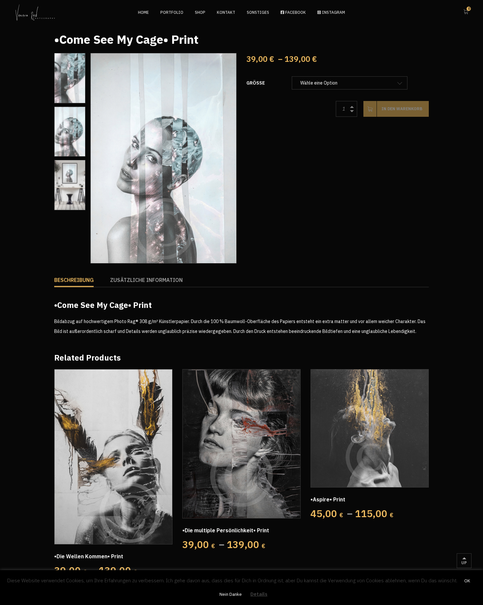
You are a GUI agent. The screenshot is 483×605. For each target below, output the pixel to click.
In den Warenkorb (401, 108)
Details (258, 594)
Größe (255, 83)
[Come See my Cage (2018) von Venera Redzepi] (163, 158)
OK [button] (467, 581)
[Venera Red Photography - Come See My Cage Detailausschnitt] (69, 78)
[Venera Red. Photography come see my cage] (69, 185)
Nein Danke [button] (230, 594)
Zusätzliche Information (146, 280)
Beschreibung (74, 280)
